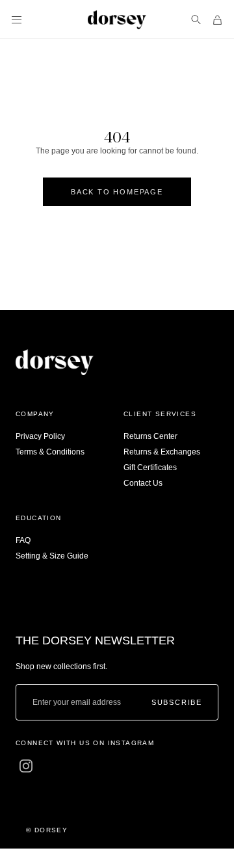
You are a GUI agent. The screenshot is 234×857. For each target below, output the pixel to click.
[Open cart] (217, 20)
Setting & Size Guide (52, 555)
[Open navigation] (16, 20)
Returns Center (150, 436)
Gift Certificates (150, 467)
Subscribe (176, 702)
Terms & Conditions (50, 451)
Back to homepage (117, 192)
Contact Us (143, 483)
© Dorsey (47, 830)
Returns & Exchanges (162, 451)
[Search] (196, 20)
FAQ (23, 540)
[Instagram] (26, 765)
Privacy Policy (40, 436)
